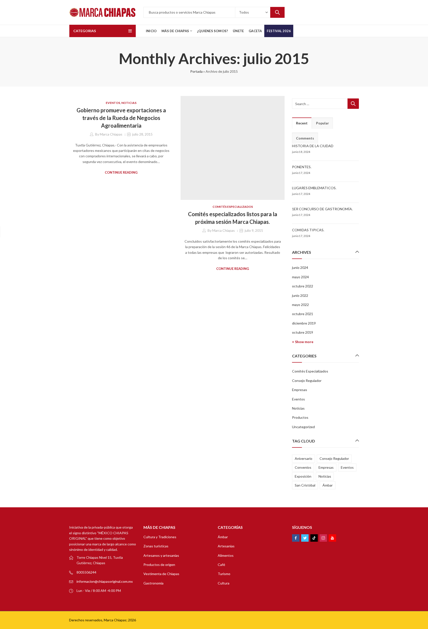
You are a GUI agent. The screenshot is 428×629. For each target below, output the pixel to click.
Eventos (113, 103)
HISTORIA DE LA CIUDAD (312, 146)
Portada (196, 71)
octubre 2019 (302, 332)
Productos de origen (159, 564)
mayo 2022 (300, 305)
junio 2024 (300, 267)
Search (277, 12)
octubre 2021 (302, 314)
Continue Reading (121, 172)
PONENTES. (301, 167)
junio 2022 (300, 295)
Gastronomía (153, 583)
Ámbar (327, 485)
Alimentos (226, 555)
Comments (305, 138)
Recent (302, 123)
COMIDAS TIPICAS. (308, 230)
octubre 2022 (302, 286)
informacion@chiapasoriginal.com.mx (105, 581)
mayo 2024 (300, 277)
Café (221, 564)
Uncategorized (303, 427)
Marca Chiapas (111, 134)
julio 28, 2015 (142, 134)
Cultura (223, 583)
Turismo (224, 574)
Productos (300, 417)
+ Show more (302, 342)
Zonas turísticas (155, 546)
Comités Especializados (233, 207)
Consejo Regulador (306, 380)
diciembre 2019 (304, 323)
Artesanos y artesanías (161, 555)
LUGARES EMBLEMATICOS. (314, 188)
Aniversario (303, 458)
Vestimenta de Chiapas (161, 574)
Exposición (303, 476)
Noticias (128, 103)
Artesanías (226, 546)
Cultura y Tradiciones (159, 537)
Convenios (303, 467)
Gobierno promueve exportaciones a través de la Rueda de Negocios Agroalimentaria (121, 118)
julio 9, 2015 (254, 230)
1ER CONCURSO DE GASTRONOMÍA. (322, 209)
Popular (322, 123)
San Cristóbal (305, 485)
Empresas (299, 390)
